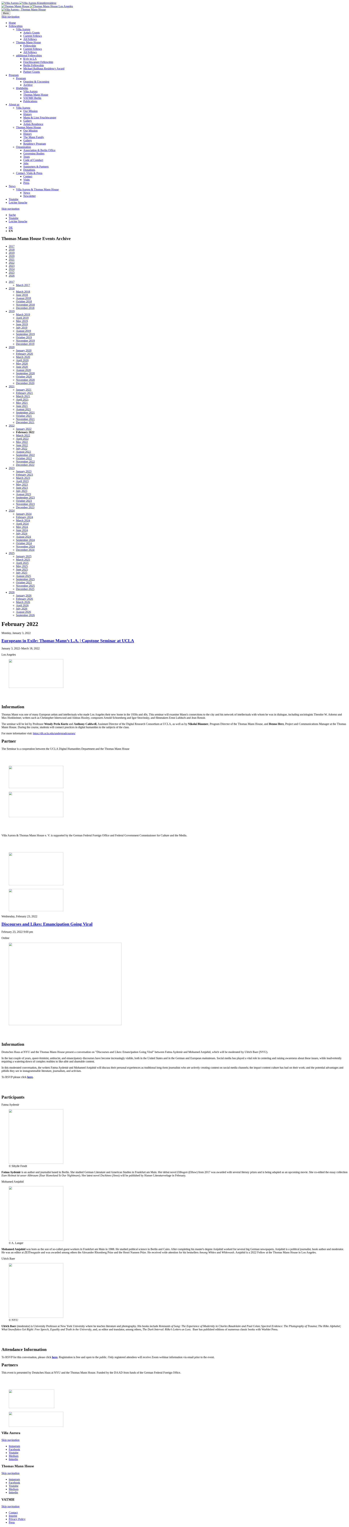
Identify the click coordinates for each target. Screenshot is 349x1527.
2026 (12, 275)
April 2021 (22, 399)
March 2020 (23, 357)
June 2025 (22, 569)
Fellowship (29, 45)
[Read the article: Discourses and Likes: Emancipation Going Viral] (65, 1024)
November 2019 (25, 340)
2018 (12, 249)
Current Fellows (32, 35)
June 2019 (22, 324)
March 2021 (23, 396)
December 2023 (25, 507)
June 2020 (22, 366)
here (30, 1077)
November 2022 (25, 461)
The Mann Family (33, 137)
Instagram (14, 1446)
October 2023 (24, 500)
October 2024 (24, 543)
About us (14, 104)
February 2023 (24, 474)
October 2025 (24, 582)
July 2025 (21, 572)
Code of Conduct (33, 160)
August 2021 (23, 409)
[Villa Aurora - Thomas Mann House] (23, 9)
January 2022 (23, 428)
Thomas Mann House (28, 42)
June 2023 (22, 487)
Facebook (14, 1449)
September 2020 (25, 373)
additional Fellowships (29, 55)
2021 (12, 259)
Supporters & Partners (36, 166)
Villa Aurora (23, 29)
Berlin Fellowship (33, 65)
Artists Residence (33, 124)
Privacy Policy (17, 1519)
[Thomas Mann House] (37, 6)
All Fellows (30, 39)
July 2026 (21, 608)
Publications (30, 101)
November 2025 (25, 585)
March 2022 (23, 435)
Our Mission (30, 111)
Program (14, 75)
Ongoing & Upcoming (36, 81)
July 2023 (21, 491)
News (12, 186)
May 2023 (22, 484)
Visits (26, 179)
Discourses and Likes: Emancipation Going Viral (47, 924)
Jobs (25, 163)
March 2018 (23, 291)
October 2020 (24, 376)
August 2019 (23, 330)
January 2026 (23, 595)
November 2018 (25, 304)
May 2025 (22, 566)
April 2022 (22, 438)
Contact (27, 176)
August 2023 (23, 494)
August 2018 (23, 298)
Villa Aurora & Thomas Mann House (37, 189)
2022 (12, 262)
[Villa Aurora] (28, 3)
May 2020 (22, 363)
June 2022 (22, 445)
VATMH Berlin (32, 97)
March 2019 (23, 314)
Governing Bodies (33, 153)
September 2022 (25, 455)
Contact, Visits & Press (29, 173)
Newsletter (29, 196)
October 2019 (24, 337)
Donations (29, 169)
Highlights (22, 88)
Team (26, 156)
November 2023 (25, 504)
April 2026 (22, 605)
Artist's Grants (31, 32)
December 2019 (25, 343)
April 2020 (22, 360)
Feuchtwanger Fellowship (38, 62)
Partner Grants (31, 71)
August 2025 (23, 576)
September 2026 (25, 615)
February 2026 (24, 598)
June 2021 (22, 406)
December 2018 (25, 308)
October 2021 (24, 415)
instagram (14, 1479)
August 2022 (23, 451)
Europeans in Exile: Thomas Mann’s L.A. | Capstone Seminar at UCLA (67, 640)
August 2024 (23, 536)
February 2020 (24, 353)
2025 (12, 272)
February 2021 (24, 393)
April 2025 (22, 562)
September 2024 (25, 540)
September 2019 (25, 334)
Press (26, 182)
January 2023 (23, 471)
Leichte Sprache (18, 202)
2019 (12, 252)
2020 (12, 256)
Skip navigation (10, 16)
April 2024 (22, 523)
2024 (12, 269)
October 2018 (24, 301)
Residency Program (34, 143)
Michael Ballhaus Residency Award (43, 68)
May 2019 (22, 321)
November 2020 (25, 379)
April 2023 (22, 481)
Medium (13, 1455)
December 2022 (25, 464)
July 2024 (21, 533)
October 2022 (24, 458)
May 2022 (22, 442)
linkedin (13, 1459)
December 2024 (25, 549)
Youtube (13, 199)
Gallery (27, 120)
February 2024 (24, 517)
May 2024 (22, 526)
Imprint (13, 1515)
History (27, 114)
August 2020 (23, 370)
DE (11, 227)
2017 (12, 246)
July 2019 (21, 327)
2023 (12, 265)
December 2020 (25, 383)
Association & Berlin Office (39, 150)
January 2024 (23, 513)
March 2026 (23, 602)
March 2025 (23, 559)
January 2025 (23, 556)
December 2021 (25, 422)
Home (12, 22)
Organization (23, 147)
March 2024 (23, 520)
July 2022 (21, 448)
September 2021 (25, 412)
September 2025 (25, 579)
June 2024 (22, 530)
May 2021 (22, 402)
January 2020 (23, 350)
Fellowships (16, 26)
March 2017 (23, 285)
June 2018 (22, 294)
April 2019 (22, 317)
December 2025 (25, 589)
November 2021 (25, 419)
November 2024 (25, 546)
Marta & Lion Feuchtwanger (39, 117)
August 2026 (23, 611)
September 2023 (25, 497)
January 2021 (23, 389)
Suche (12, 214)
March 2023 (23, 477)
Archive (28, 84)
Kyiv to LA (30, 58)
